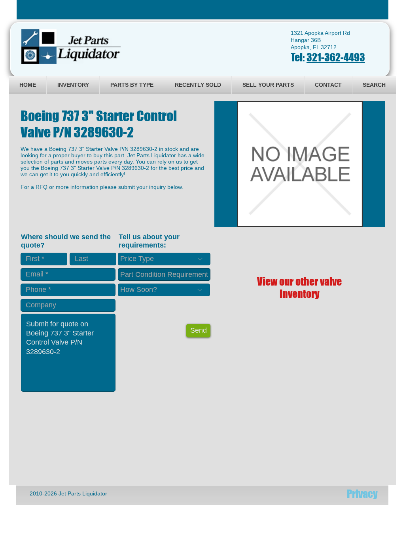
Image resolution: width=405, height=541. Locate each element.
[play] (368, 220)
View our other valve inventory (299, 287)
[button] (299, 164)
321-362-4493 (336, 57)
